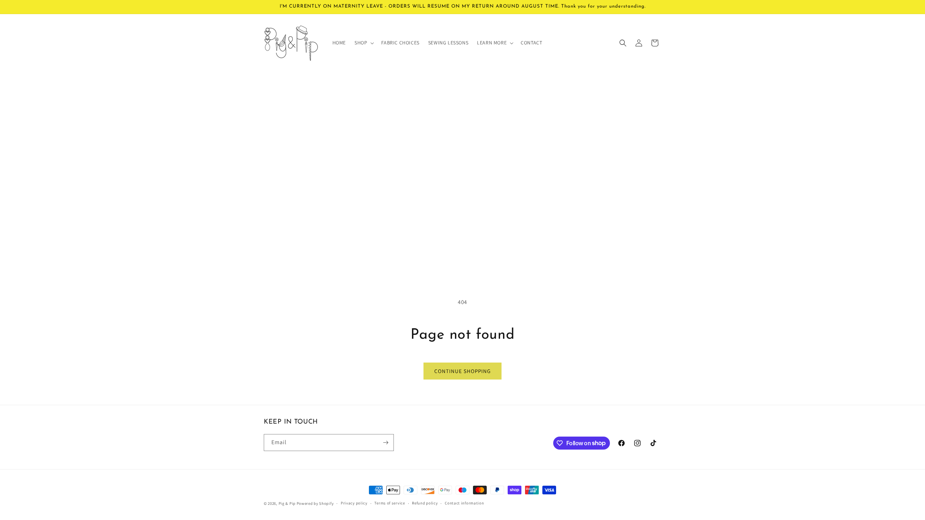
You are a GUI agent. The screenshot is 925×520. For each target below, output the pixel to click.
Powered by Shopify (315, 503)
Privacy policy (354, 503)
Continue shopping (462, 371)
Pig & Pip (287, 503)
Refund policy (425, 503)
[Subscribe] (385, 442)
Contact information (464, 503)
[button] (363, 42)
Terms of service (389, 503)
